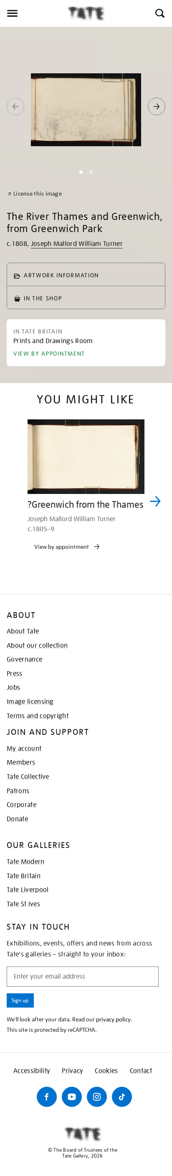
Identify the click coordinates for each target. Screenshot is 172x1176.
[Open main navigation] (33, 13)
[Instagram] (97, 1097)
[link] (34, 193)
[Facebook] (47, 1097)
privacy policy (113, 1019)
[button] (159, 13)
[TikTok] (122, 1097)
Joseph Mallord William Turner (77, 244)
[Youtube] (72, 1097)
